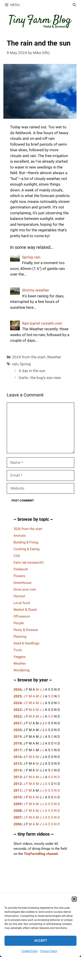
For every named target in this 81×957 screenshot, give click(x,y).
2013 (18, 777)
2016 (18, 757)
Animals (20, 536)
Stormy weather (35, 290)
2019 (18, 737)
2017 (18, 750)
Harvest (19, 596)
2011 (18, 790)
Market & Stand (25, 610)
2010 (18, 797)
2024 (18, 703)
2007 (18, 817)
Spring (25, 364)
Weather (54, 357)
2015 (18, 764)
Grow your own (25, 589)
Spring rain (31, 257)
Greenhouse (23, 583)
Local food (22, 603)
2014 (18, 770)
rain (15, 364)
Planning (20, 637)
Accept (40, 941)
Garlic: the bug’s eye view (40, 377)
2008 (18, 811)
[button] (74, 899)
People (19, 623)
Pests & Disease (26, 630)
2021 (18, 723)
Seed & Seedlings (26, 643)
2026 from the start (28, 529)
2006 (18, 824)
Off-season (22, 616)
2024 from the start (28, 357)
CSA (17, 556)
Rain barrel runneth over (42, 323)
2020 (18, 730)
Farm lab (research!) (29, 563)
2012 (18, 784)
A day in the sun (32, 370)
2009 (18, 804)
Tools (18, 650)
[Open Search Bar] (74, 5)
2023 (18, 710)
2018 (18, 743)
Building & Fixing (26, 542)
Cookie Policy (30, 951)
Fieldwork (21, 569)
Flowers (19, 576)
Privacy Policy (48, 951)
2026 (18, 690)
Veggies (20, 657)
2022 (18, 716)
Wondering (21, 670)
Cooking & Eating (26, 549)
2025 (18, 696)
